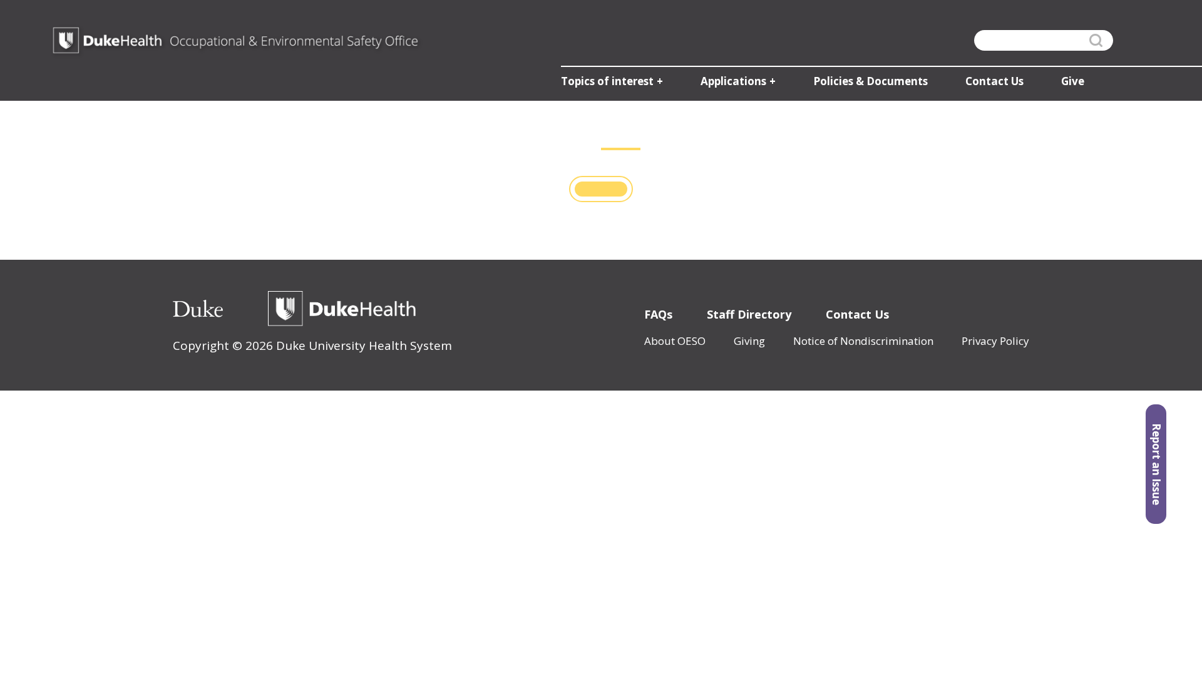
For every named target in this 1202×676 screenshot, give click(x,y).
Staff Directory (749, 314)
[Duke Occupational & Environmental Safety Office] (236, 40)
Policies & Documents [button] (870, 81)
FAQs (658, 314)
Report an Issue (1156, 464)
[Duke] (198, 308)
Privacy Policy (995, 341)
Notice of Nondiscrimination (863, 341)
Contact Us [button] (994, 81)
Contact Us (857, 314)
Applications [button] (733, 81)
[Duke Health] (342, 308)
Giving (749, 341)
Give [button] (1072, 81)
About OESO (675, 341)
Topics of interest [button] (607, 81)
